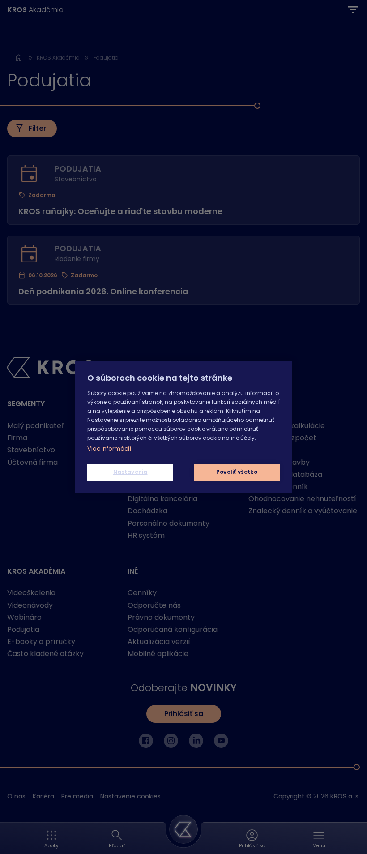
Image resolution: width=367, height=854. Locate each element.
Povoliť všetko (236, 472)
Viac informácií (109, 448)
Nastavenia (130, 472)
